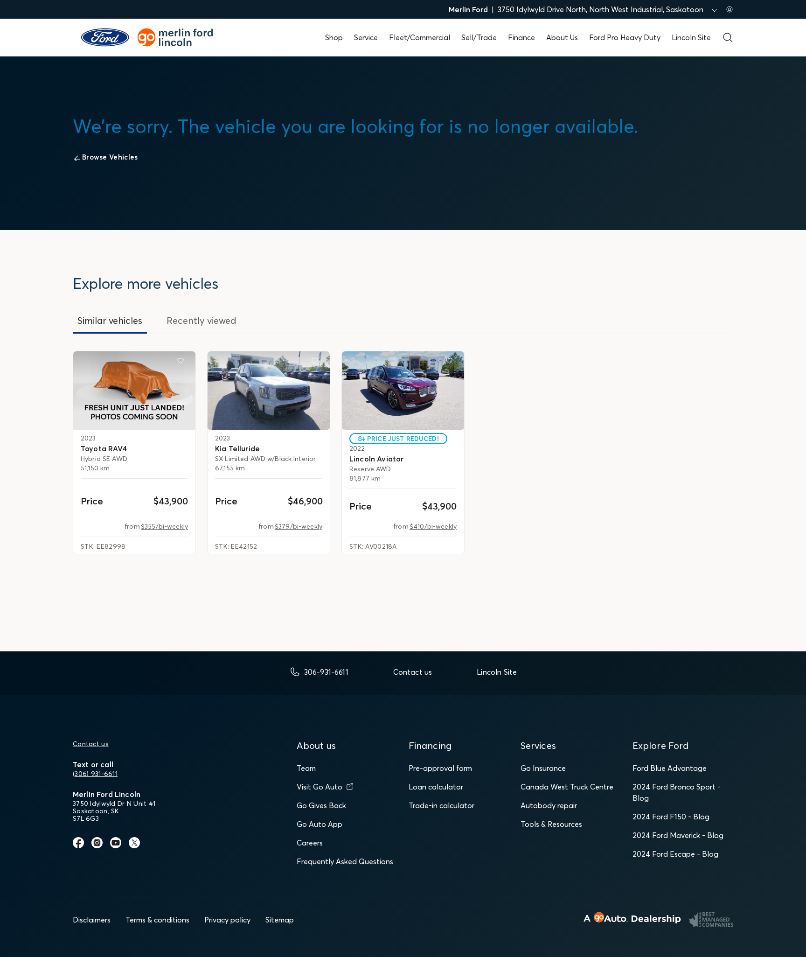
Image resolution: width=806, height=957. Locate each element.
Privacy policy (227, 919)
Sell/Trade (479, 37)
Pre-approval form (440, 768)
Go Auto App (319, 824)
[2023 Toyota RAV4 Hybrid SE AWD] (134, 390)
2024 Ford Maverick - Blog (677, 835)
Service (366, 37)
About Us (562, 37)
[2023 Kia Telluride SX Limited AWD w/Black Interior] (269, 390)
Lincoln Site (691, 37)
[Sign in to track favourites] (182, 362)
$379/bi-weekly (298, 526)
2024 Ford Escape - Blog (675, 854)
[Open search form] (727, 37)
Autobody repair (549, 805)
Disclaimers (92, 919)
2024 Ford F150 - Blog (670, 816)
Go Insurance (543, 768)
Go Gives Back (321, 805)
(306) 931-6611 (95, 773)
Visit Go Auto (319, 786)
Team (306, 768)
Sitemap (279, 919)
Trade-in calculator (441, 805)
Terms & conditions (157, 919)
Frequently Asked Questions (345, 861)
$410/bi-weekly (433, 526)
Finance (521, 37)
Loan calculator (436, 786)
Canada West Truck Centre (567, 786)
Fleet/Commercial (419, 37)
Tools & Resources (551, 824)
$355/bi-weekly (164, 526)
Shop (334, 37)
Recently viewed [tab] (201, 320)
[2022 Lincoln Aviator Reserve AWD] (403, 390)
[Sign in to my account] (729, 9)
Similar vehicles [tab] (109, 320)
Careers (310, 842)
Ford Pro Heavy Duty (624, 37)
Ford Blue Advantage (669, 768)
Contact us (91, 744)
